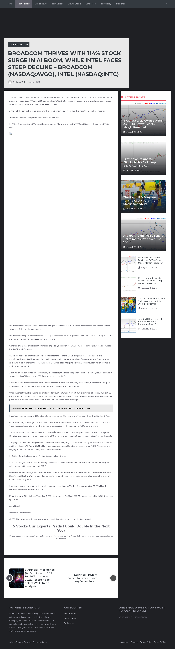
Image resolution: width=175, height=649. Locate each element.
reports (101, 111)
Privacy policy (146, 642)
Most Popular (23, 4)
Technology (106, 4)
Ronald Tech (20, 82)
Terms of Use (160, 642)
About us (124, 642)
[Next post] (113, 578)
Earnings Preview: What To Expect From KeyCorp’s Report (82, 578)
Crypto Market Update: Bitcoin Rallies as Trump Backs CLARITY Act (139, 162)
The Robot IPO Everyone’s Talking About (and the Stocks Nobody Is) (140, 201)
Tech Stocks (57, 4)
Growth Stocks (74, 4)
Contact (134, 642)
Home (9, 4)
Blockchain (120, 4)
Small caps (91, 4)
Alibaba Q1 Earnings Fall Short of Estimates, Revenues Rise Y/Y (143, 239)
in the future (42, 642)
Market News (41, 4)
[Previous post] (9, 578)
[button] (167, 4)
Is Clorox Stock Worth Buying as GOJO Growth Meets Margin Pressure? (142, 124)
